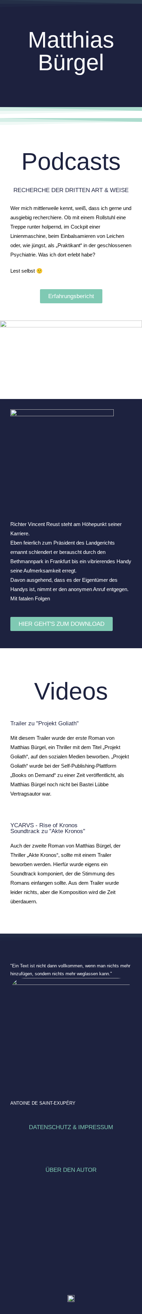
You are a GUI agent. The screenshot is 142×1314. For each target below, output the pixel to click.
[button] (71, 80)
